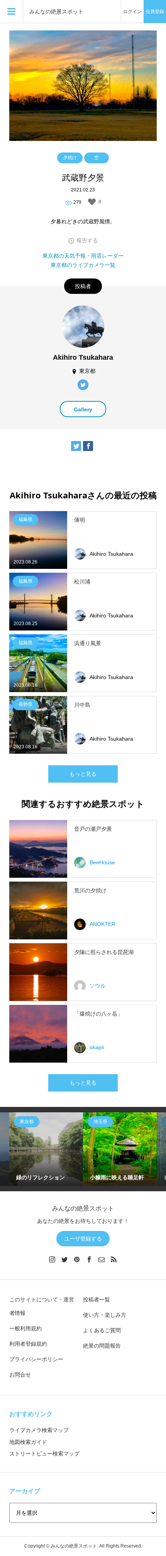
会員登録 (155, 11)
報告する (87, 240)
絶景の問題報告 (102, 1346)
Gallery (83, 409)
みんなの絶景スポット (56, 11)
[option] (46, 1149)
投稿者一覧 (96, 1299)
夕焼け (70, 157)
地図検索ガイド (28, 1442)
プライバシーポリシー (36, 1359)
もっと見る (83, 774)
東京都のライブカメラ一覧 (83, 265)
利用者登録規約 (28, 1344)
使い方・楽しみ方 (104, 1315)
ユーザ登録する (83, 1239)
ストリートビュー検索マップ (44, 1453)
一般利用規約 (25, 1328)
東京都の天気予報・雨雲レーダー (83, 256)
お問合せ (20, 1375)
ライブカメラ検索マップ (39, 1430)
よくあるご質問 (102, 1330)
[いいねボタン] (92, 202)
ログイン (132, 11)
